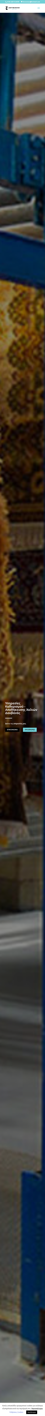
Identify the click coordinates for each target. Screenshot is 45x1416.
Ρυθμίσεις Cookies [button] (16, 1412)
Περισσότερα (37, 1408)
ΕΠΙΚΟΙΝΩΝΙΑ (12, 730)
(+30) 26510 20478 (13, 2)
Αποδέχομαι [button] (32, 1412)
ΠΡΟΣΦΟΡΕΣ (30, 730)
